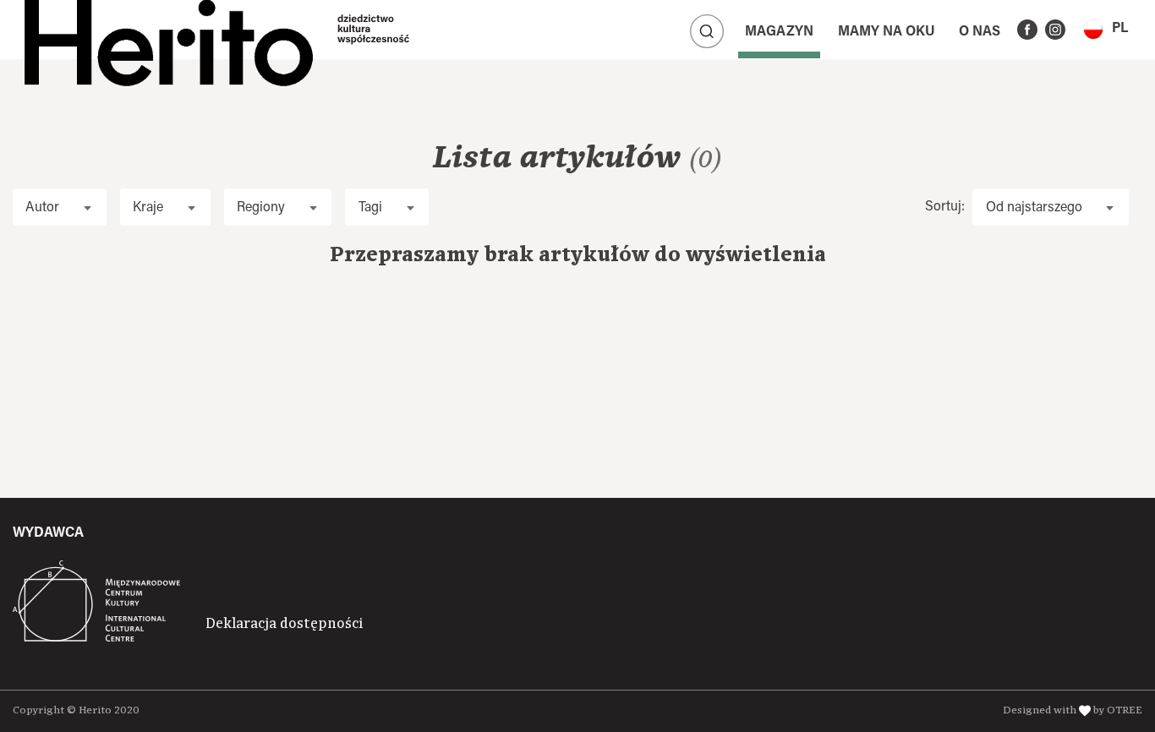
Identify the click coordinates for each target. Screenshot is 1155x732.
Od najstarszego (1034, 208)
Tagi (370, 208)
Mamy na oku (886, 32)
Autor (42, 208)
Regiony (261, 208)
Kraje (148, 208)
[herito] (169, 29)
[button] (1105, 29)
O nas (979, 32)
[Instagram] (1055, 29)
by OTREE (1117, 710)
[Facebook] (1027, 29)
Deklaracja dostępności (284, 624)
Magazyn (779, 32)
